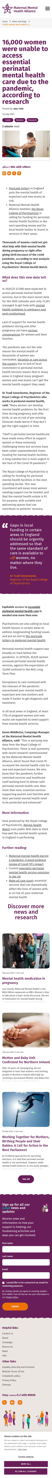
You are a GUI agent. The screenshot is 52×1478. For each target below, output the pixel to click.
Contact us (7, 1333)
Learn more (22, 1449)
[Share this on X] (14, 173)
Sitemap (6, 1384)
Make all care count (21, 880)
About (5, 1338)
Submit (15, 1306)
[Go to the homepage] (23, 8)
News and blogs (19, 21)
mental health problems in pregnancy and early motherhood (24, 309)
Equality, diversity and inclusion (18, 1367)
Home (5, 21)
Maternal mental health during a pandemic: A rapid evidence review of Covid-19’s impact (28, 860)
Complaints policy (11, 1376)
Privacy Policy (12, 1297)
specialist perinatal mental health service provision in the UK (29, 872)
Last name (7, 1256)
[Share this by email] (4, 173)
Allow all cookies (25, 1471)
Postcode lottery (19, 188)
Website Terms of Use (13, 1371)
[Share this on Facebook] (19, 173)
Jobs (4, 1355)
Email (5, 1269)
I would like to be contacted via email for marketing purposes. (25, 1284)
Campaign (7, 1342)
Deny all (26, 1464)
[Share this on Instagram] (20, 1402)
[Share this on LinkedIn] (9, 173)
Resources (7, 1346)
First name (7, 1243)
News (5, 1351)
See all (26, 1179)
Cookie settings (26, 1457)
